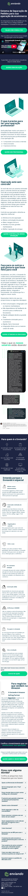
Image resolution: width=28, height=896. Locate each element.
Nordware (15, 879)
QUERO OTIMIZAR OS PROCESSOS (14, 334)
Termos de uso (5, 891)
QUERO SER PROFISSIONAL (14, 152)
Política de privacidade (7, 892)
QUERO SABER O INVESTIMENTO (14, 759)
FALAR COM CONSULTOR (14, 30)
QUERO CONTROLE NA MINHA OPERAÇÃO (14, 235)
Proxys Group (13, 880)
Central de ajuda (14, 674)
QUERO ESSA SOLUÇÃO (14, 67)
